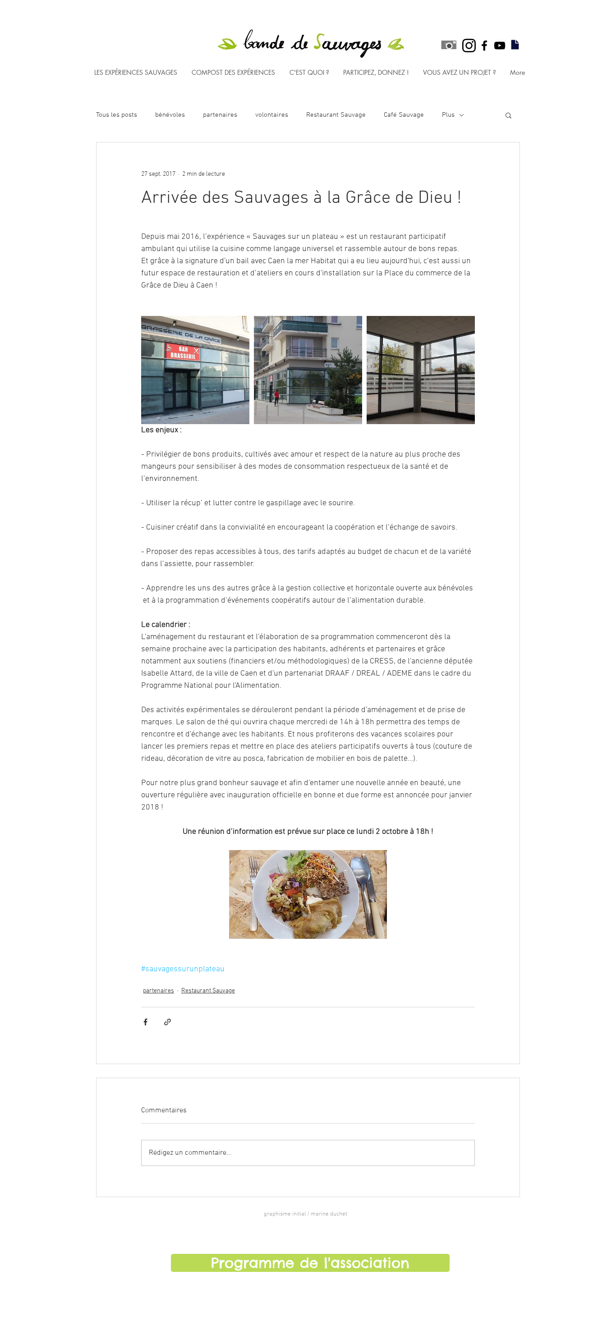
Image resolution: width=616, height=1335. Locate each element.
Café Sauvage (404, 115)
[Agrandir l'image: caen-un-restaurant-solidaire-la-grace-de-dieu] (195, 370)
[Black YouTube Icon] (499, 45)
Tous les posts (116, 115)
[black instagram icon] (469, 45)
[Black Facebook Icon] (484, 45)
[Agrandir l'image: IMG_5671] (421, 370)
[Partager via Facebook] (145, 1022)
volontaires (271, 115)
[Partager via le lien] (167, 1022)
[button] (508, 115)
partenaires (220, 115)
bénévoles (170, 115)
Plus (448, 115)
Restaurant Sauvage (336, 115)
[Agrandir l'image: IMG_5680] (308, 370)
